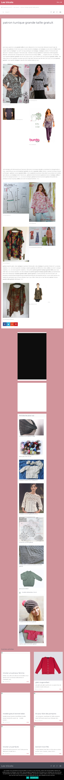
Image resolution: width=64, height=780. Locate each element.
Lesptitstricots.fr (7, 7)
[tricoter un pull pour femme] (15, 661)
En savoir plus (34, 777)
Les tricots (7, 2)
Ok (27, 777)
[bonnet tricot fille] (48, 735)
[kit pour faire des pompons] (48, 702)
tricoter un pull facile (11, 747)
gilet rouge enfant (42, 682)
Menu (58, 2)
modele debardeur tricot (29, 592)
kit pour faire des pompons (45, 714)
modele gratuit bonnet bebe (14, 714)
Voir (28, 682)
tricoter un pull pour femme (13, 673)
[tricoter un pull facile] (15, 735)
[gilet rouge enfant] (48, 666)
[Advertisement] (32, 38)
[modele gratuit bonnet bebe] (15, 702)
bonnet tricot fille (42, 747)
